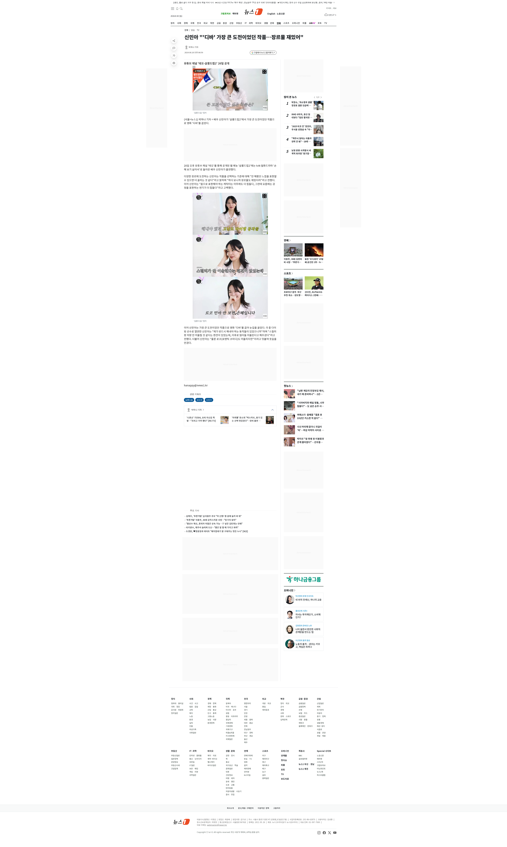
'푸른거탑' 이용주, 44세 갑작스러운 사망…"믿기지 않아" (211, 520)
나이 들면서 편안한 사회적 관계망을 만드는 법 (307, 631)
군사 (282, 707)
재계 (318, 707)
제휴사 (302, 751)
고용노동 (211, 716)
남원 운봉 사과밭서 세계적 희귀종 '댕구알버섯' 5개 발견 (301, 153)
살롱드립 (189, 400)
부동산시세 (175, 765)
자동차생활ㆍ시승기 (233, 791)
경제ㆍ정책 (212, 703)
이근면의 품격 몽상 (302, 640)
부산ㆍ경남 (248, 736)
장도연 (199, 400)
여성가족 (192, 729)
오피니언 (288, 590)
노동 (191, 716)
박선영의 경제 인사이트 (304, 596)
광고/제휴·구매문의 (245, 808)
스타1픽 (320, 762)
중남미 (228, 720)
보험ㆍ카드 (303, 713)
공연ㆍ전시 (230, 755)
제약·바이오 (212, 759)
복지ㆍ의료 (212, 755)
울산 (245, 739)
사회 (191, 699)
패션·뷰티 (321, 726)
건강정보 (229, 775)
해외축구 (265, 765)
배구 (264, 769)
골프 (264, 775)
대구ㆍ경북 (248, 733)
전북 (245, 726)
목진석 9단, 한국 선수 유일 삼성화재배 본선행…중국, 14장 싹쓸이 (256, 2)
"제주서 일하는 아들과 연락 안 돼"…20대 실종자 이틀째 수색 (302, 141)
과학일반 (192, 775)
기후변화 (229, 726)
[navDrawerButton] (173, 8)
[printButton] (174, 62)
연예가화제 (248, 755)
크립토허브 (226, 13)
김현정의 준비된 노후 (303, 625)
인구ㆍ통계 (212, 713)
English (271, 13)
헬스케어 (211, 762)
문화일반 (229, 769)
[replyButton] (174, 48)
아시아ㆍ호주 (231, 710)
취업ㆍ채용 (321, 736)
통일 (264, 707)
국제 (228, 699)
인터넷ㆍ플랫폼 (195, 755)
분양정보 (174, 762)
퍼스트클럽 (321, 775)
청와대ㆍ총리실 (177, 703)
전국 (246, 699)
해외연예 (247, 769)
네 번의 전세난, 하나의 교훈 (308, 599)
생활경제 (320, 723)
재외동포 (265, 710)
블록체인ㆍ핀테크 (306, 726)
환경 (191, 720)
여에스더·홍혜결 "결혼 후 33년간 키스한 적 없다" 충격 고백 (310, 418)
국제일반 (229, 739)
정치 (173, 699)
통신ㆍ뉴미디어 (195, 759)
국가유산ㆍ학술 (232, 765)
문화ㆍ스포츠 (285, 716)
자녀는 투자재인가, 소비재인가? (307, 616)
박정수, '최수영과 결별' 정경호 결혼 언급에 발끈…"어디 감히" (302, 105)
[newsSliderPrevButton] (314, 97)
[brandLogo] (254, 11)
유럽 (227, 713)
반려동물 (229, 788)
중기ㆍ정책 (321, 716)
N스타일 (247, 775)
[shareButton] (174, 40)
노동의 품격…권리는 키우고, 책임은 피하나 (307, 645)
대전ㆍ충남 (248, 723)
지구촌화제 (230, 736)
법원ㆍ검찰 (193, 707)
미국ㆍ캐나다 (231, 707)
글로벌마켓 (303, 759)
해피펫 (235, 13)
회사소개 (230, 808)
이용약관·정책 (263, 808)
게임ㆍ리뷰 (193, 772)
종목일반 (265, 778)
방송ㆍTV (248, 759)
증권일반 (302, 716)
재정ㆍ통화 (212, 707)
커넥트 (328, 8)
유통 (318, 720)
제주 (245, 742)
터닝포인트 (321, 769)
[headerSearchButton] (181, 8)
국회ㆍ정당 (175, 707)
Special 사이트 (324, 751)
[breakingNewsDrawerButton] (177, 8)
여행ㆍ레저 (230, 778)
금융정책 (302, 707)
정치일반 (174, 713)
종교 (227, 762)
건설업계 (174, 769)
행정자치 (247, 703)
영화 (245, 762)
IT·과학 (193, 751)
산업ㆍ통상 (212, 710)
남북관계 (283, 720)
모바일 (191, 762)
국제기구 (229, 729)
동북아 (228, 703)
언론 (227, 772)
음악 (245, 765)
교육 (191, 710)
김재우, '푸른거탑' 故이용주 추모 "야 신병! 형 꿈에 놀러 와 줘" (213, 516)
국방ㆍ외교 (266, 703)
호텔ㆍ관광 (321, 733)
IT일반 (192, 765)
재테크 (301, 723)
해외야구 (265, 759)
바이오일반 (212, 765)
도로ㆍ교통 (230, 785)
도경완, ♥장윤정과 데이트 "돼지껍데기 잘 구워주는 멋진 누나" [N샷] (217, 531)
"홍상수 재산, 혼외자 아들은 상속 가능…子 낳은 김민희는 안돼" (214, 523)
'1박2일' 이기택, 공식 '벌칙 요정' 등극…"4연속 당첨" (308, 2)
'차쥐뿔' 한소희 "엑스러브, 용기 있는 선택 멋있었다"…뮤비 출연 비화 (247, 419)
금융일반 (302, 703)
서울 (245, 707)
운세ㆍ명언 (230, 781)
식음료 (319, 729)
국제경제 (229, 723)
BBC (300, 755)
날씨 (191, 723)
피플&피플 (230, 733)
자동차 (319, 713)
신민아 (209, 400)
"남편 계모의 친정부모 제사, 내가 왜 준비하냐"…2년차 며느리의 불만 (310, 394)
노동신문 (281, 13)
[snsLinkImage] (319, 832)
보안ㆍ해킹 (193, 769)
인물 (191, 726)
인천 (245, 713)
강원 (245, 716)
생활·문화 (230, 751)
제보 (334, 8)
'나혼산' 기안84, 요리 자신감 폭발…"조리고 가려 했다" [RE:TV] (201, 419)
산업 (319, 699)
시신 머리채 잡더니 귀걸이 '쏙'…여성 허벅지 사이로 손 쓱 (310, 430)
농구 (264, 772)
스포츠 (287, 273)
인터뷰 (246, 772)
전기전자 (320, 710)
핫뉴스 (287, 386)
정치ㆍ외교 (284, 703)
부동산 (174, 751)
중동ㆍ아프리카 (232, 716)
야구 (264, 755)
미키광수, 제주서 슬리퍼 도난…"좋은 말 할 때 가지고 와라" (212, 527)
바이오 (210, 751)
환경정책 (211, 723)
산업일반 (320, 703)
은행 (300, 710)
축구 (264, 762)
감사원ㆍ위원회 (177, 710)
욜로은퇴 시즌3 (301, 611)
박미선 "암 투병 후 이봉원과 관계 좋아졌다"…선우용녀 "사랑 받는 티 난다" (310, 442)
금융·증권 (303, 699)
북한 (282, 699)
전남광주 (247, 729)
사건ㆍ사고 (193, 703)
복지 (191, 713)
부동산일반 (175, 755)
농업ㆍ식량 (212, 720)
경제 (210, 699)
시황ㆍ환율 (303, 720)
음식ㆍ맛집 (230, 794)
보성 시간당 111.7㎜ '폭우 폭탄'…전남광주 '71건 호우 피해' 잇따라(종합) (196, 2)
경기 (245, 710)
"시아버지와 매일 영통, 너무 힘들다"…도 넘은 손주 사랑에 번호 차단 (310, 406)
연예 (186, 30)
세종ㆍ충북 (248, 720)
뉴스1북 (320, 772)
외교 (264, 699)
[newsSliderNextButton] (321, 97)
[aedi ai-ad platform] (208, 70)
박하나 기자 (193, 47)
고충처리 (276, 808)
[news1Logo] (182, 821)
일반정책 (174, 759)
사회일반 (192, 733)
